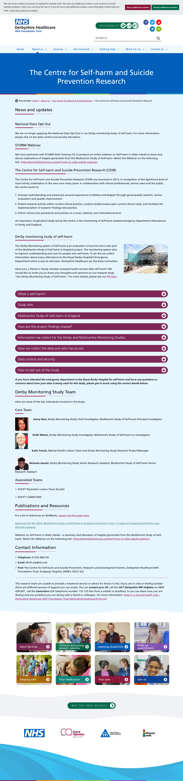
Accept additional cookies (164, 7)
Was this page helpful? (90, 705)
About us (37, 49)
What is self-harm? (32, 294)
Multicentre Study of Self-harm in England (49, 316)
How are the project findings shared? (45, 327)
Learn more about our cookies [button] (24, 10)
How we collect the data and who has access (51, 348)
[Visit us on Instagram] (158, 29)
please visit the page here (74, 515)
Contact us (157, 49)
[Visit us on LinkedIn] (152, 29)
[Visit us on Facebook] (145, 22)
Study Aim (25, 305)
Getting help (107, 49)
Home (20, 49)
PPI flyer (111, 276)
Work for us (133, 49)
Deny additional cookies (137, 7)
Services (58, 49)
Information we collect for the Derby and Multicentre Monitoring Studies (71, 337)
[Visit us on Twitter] (152, 22)
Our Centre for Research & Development (72, 100)
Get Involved (81, 49)
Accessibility (116, 25)
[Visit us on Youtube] (158, 22)
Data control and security (36, 359)
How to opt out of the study (38, 370)
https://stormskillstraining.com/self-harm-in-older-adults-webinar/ (59, 162)
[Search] (158, 38)
